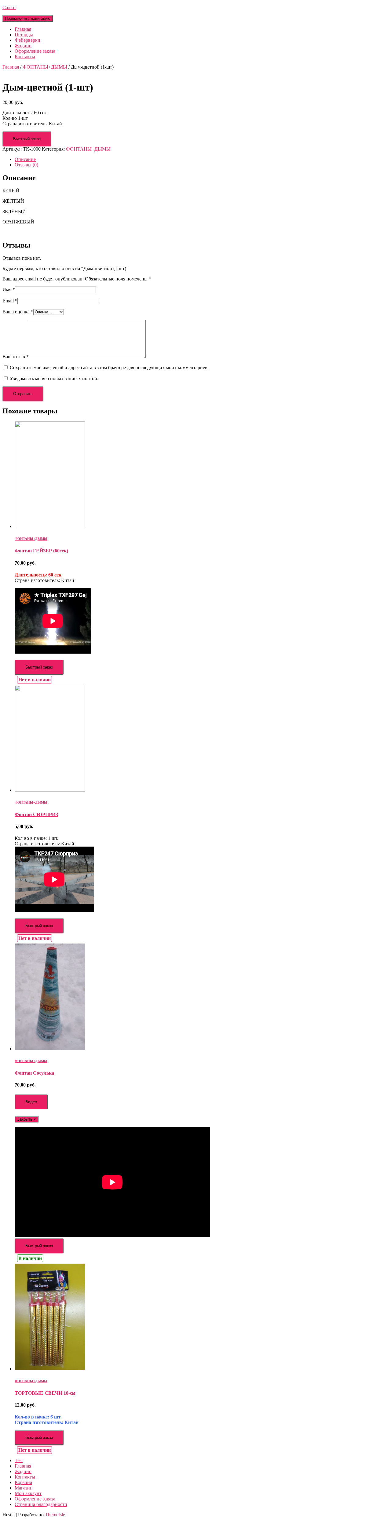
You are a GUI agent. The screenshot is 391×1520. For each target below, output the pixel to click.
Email (9, 300)
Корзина (23, 1482)
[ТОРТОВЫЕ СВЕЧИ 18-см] (50, 1368)
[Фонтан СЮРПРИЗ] (50, 790)
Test (19, 1460)
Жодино (23, 45)
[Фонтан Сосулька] (50, 1048)
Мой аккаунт (28, 1493)
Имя (8, 289)
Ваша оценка (17, 311)
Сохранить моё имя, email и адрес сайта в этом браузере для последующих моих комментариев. (109, 367)
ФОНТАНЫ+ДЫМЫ (45, 67)
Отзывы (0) (26, 164)
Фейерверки (27, 40)
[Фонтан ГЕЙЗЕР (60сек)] (50, 526)
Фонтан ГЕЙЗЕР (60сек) (41, 550)
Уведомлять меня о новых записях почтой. (54, 378)
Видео (31, 1102)
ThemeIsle (55, 1514)
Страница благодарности (41, 1504)
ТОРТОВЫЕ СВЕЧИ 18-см (45, 1393)
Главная (23, 29)
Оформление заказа (35, 51)
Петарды (24, 34)
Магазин (24, 1487)
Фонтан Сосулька (34, 1073)
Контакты (25, 56)
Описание (25, 159)
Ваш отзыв (15, 356)
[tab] (202, 159)
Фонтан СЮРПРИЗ (36, 814)
